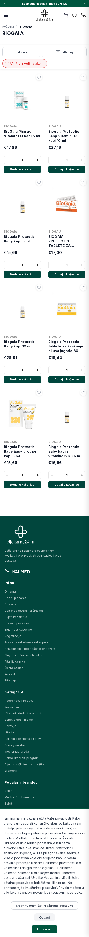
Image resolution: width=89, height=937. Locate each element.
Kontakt (10, 674)
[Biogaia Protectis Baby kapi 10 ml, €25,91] (22, 308)
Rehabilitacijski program (22, 758)
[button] (39, 77)
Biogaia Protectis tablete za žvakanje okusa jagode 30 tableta (66, 346)
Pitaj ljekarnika (15, 661)
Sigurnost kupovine (18, 629)
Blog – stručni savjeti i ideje (24, 655)
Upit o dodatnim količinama (24, 610)
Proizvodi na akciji (29, 63)
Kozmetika (12, 707)
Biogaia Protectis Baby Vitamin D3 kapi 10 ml (63, 136)
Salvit (8, 803)
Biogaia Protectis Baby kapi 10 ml (19, 343)
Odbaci (44, 917)
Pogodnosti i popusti (19, 700)
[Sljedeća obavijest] (84, 3)
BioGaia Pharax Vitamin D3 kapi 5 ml (22, 133)
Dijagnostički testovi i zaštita (24, 764)
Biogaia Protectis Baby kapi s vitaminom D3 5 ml (64, 451)
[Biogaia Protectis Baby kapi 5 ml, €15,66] (22, 203)
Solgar (9, 790)
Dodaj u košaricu (22, 169)
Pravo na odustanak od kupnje (26, 642)
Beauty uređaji (15, 745)
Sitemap (10, 680)
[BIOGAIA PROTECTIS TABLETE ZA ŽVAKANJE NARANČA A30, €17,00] (66, 203)
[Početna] (44, 15)
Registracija (13, 636)
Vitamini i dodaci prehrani (23, 713)
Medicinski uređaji (17, 751)
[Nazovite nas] (83, 15)
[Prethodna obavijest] (4, 3)
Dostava (10, 604)
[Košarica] (66, 15)
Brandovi (11, 770)
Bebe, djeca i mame (19, 719)
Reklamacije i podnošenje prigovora (30, 648)
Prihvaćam (44, 929)
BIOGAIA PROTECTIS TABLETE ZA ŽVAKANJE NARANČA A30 (62, 241)
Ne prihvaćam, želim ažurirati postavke (44, 905)
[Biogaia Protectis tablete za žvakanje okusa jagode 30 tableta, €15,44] (66, 308)
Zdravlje (10, 726)
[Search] (74, 15)
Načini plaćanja (15, 598)
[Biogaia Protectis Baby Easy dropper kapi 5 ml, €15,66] (22, 413)
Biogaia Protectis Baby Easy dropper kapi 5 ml (21, 451)
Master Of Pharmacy (19, 797)
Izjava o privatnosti (18, 623)
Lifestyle (10, 732)
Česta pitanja (14, 668)
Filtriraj (67, 52)
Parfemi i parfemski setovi (23, 738)
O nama (10, 591)
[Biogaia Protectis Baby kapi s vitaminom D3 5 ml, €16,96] (66, 413)
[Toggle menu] (6, 15)
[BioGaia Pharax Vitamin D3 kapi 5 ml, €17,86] (22, 98)
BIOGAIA (10, 126)
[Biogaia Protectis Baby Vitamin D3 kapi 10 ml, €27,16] (66, 98)
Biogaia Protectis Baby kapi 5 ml (19, 238)
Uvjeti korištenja (16, 617)
